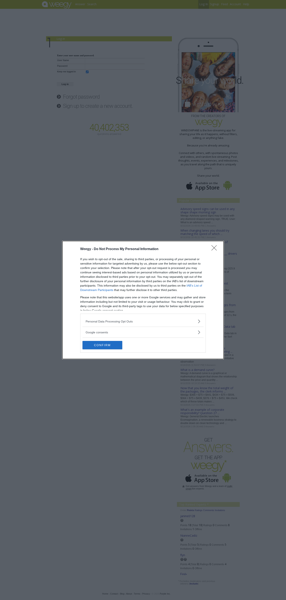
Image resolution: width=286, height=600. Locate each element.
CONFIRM (102, 345)
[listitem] (143, 321)
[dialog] (143, 300)
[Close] (215, 249)
